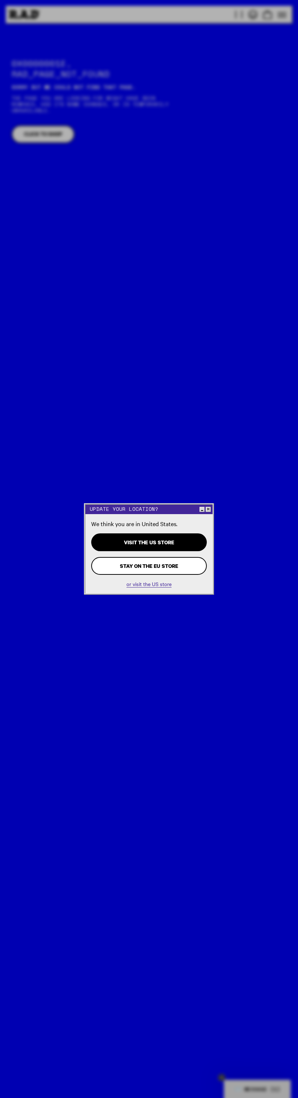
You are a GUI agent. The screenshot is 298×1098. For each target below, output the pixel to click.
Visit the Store (149, 542)
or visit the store (149, 584)
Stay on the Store (149, 565)
